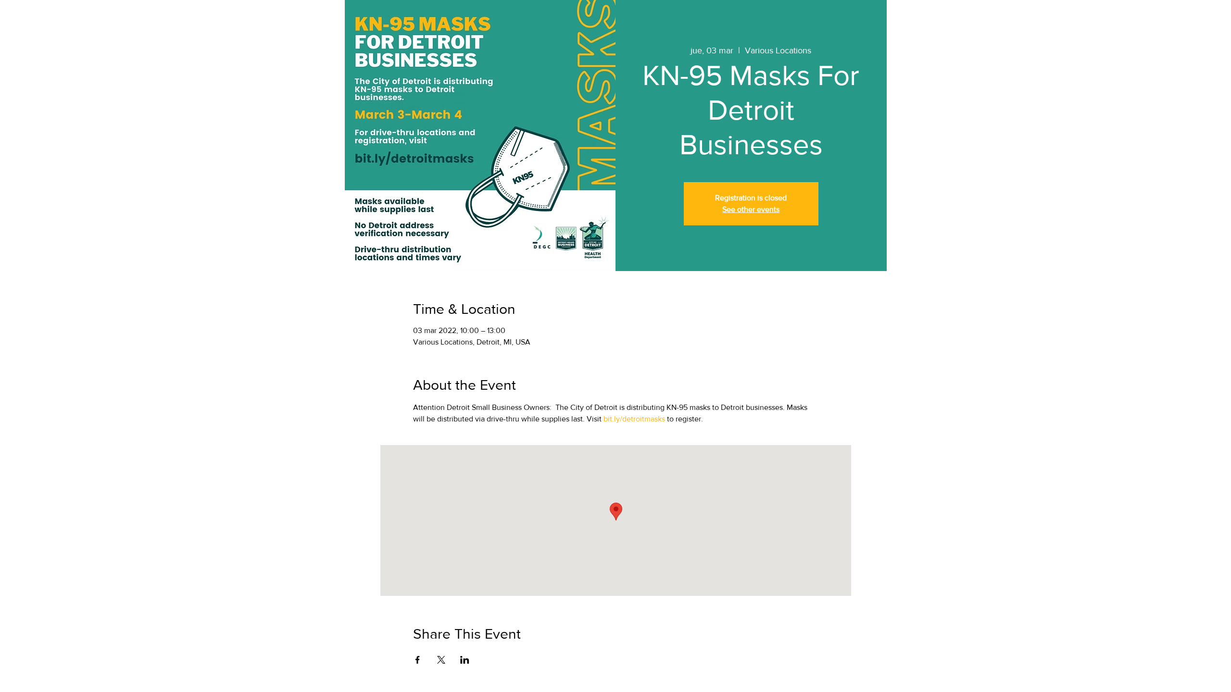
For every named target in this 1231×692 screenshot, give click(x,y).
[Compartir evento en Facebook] (417, 660)
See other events (750, 209)
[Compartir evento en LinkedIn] (464, 660)
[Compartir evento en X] (441, 660)
